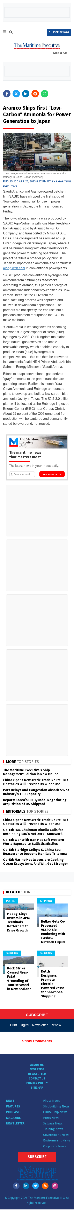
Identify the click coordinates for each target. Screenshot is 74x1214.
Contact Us (37, 1078)
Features (13, 1106)
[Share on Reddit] (35, 93)
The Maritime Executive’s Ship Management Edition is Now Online (30, 772)
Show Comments (37, 1041)
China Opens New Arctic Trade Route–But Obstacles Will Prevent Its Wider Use (35, 782)
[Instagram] (55, 1185)
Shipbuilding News (56, 1106)
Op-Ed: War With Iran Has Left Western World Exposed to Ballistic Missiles (33, 842)
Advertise (37, 1069)
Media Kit (60, 53)
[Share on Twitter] (16, 93)
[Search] (11, 32)
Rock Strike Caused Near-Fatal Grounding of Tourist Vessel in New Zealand (19, 978)
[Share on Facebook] (6, 93)
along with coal (14, 268)
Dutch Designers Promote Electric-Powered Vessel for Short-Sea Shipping (53, 983)
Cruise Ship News (55, 1112)
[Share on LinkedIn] (25, 93)
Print (13, 1025)
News (10, 1100)
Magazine (13, 1118)
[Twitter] (35, 1185)
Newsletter (40, 1025)
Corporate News (54, 1146)
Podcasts (13, 1112)
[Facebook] (16, 1185)
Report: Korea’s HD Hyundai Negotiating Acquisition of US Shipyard (35, 802)
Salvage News (53, 1123)
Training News (53, 1129)
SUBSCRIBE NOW (59, 32)
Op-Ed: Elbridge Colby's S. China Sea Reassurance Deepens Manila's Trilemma (35, 852)
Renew (56, 1025)
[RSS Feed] (45, 1185)
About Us (37, 1065)
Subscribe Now (52, 474)
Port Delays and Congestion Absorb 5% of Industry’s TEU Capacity (36, 792)
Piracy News (51, 1100)
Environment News (56, 1140)
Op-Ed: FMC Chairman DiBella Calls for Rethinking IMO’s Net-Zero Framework (33, 832)
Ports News (51, 1118)
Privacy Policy (37, 1083)
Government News (56, 1135)
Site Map (37, 1087)
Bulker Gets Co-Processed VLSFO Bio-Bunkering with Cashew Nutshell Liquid (53, 931)
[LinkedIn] (26, 1185)
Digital (24, 1025)
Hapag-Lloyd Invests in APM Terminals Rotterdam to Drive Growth (18, 922)
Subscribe (37, 1157)
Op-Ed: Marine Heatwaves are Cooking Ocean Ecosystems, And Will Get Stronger (35, 862)
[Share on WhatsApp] (44, 93)
